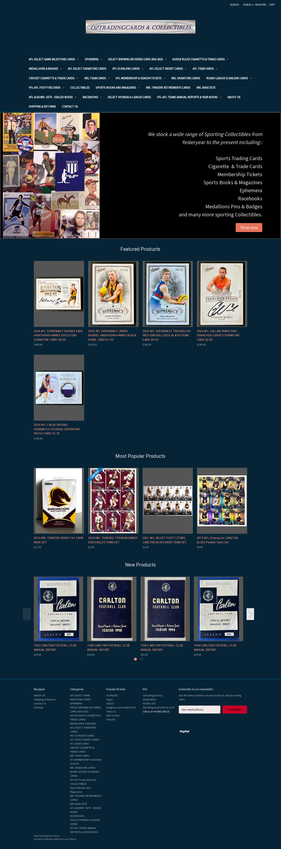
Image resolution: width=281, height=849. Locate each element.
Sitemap (38, 707)
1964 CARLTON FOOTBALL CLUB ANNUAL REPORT (215, 648)
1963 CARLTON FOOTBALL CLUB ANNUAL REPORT (55, 648)
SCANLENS (112, 695)
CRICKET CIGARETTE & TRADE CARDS (52, 78)
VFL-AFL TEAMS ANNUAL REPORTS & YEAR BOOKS (187, 97)
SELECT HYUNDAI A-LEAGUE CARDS (129, 97)
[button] (249, 227)
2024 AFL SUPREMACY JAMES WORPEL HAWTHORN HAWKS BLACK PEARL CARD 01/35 (112, 335)
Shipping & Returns (42, 106)
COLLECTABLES (80, 87)
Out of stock (113, 504)
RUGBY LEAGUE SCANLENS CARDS (227, 78)
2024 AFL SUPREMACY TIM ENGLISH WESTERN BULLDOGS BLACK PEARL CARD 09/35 (167, 335)
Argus (109, 699)
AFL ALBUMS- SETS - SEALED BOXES (51, 97)
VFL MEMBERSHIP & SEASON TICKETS (139, 78)
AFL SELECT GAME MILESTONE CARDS (52, 59)
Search (234, 4)
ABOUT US (233, 97)
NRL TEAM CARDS (95, 78)
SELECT (110, 703)
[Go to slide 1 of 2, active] (135, 659)
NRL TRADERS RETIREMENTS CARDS (168, 87)
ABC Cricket (113, 715)
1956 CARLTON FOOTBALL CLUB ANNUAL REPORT (161, 648)
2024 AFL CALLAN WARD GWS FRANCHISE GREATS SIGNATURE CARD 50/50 (218, 335)
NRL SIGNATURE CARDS (185, 78)
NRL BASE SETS (206, 87)
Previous (27, 614)
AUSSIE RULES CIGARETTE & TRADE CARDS (198, 59)
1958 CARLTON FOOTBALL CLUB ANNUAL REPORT (108, 648)
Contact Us (70, 106)
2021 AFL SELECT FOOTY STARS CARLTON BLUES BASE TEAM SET (165, 540)
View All (110, 719)
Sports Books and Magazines (116, 87)
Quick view (59, 290)
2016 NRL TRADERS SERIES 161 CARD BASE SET (58, 540)
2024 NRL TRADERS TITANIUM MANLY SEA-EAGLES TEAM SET (113, 540)
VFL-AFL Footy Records (44, 87)
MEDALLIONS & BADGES (43, 68)
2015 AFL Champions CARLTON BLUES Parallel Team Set (217, 540)
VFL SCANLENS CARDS (126, 68)
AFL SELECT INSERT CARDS (166, 68)
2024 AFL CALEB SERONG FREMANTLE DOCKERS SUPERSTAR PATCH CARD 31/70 (57, 429)
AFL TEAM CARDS (203, 68)
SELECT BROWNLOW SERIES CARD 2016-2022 (135, 59)
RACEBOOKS (90, 97)
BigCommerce (52, 835)
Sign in (247, 4)
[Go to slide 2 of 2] (141, 659)
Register (260, 4)
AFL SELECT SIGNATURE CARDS (87, 68)
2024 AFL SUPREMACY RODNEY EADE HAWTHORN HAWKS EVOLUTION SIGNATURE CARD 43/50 (58, 335)
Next (250, 614)
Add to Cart (59, 297)
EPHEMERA (91, 59)
